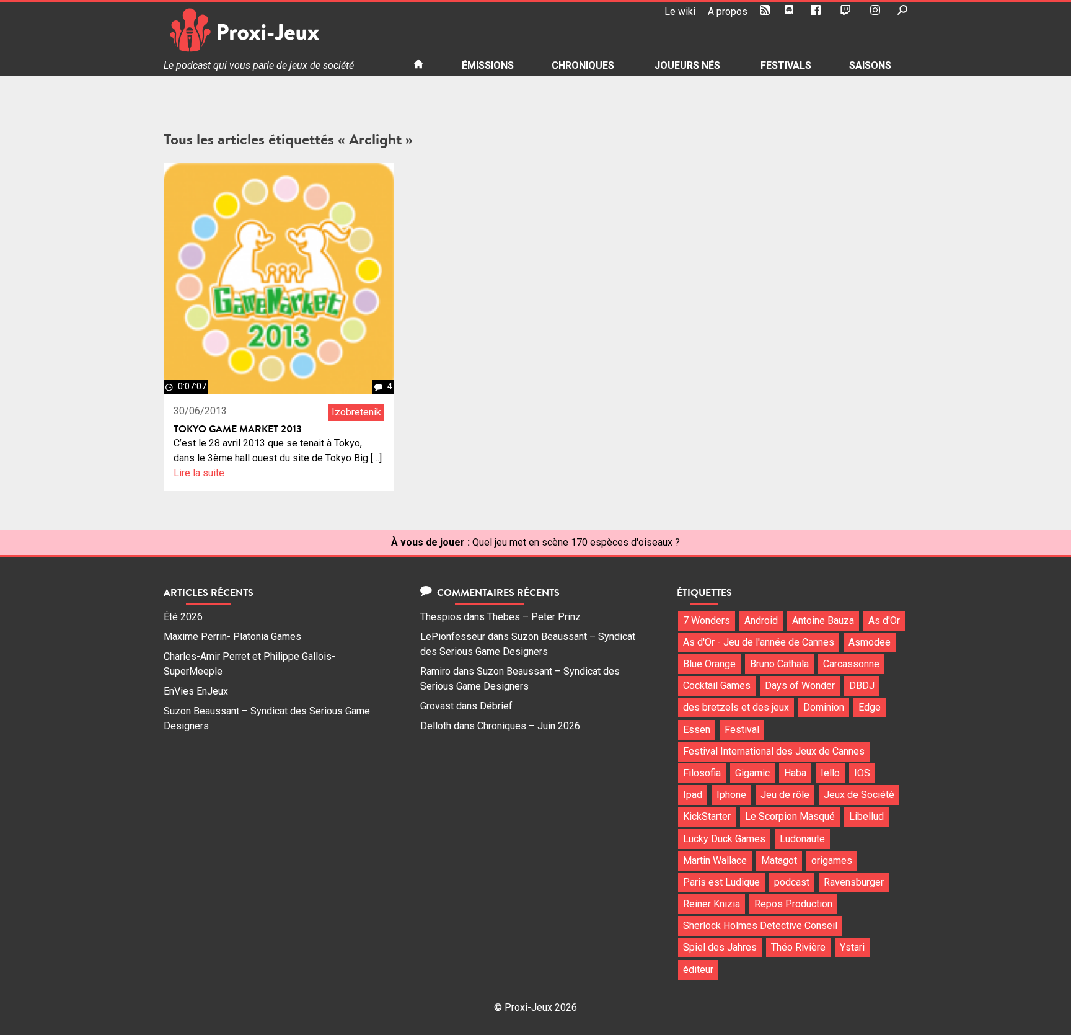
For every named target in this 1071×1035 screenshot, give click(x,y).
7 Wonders (706, 620)
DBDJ (862, 685)
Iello (830, 773)
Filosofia (702, 773)
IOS (862, 773)
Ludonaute (802, 839)
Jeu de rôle (784, 795)
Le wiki (679, 11)
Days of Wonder (800, 685)
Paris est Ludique (721, 882)
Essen (696, 729)
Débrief (496, 706)
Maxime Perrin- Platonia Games (232, 636)
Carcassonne (851, 664)
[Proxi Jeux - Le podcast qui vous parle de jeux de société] (279, 30)
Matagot (779, 860)
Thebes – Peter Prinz (534, 617)
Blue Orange (709, 664)
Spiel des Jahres (720, 947)
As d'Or (884, 620)
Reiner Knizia (711, 904)
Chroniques (583, 65)
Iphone (731, 795)
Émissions (488, 65)
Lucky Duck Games (724, 839)
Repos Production (793, 904)
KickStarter (707, 816)
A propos (727, 11)
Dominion (823, 707)
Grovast (437, 706)
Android (761, 620)
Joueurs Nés (687, 65)
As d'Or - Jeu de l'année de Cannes (758, 642)
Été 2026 (183, 617)
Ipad (692, 795)
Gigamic (752, 773)
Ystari (852, 947)
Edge (869, 707)
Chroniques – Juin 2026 (528, 726)
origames (831, 860)
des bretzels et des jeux (736, 707)
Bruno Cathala (779, 664)
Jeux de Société (859, 795)
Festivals (785, 65)
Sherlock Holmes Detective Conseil (760, 925)
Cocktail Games (717, 685)
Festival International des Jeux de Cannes (774, 751)
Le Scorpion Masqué (790, 816)
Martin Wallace (715, 860)
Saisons (870, 65)
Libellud (866, 816)
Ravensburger (854, 882)
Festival (742, 729)
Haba (795, 773)
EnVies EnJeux (196, 691)
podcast (791, 882)
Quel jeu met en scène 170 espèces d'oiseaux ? (576, 542)
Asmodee (869, 642)
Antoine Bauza (823, 620)
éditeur (698, 969)
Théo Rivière (798, 947)
